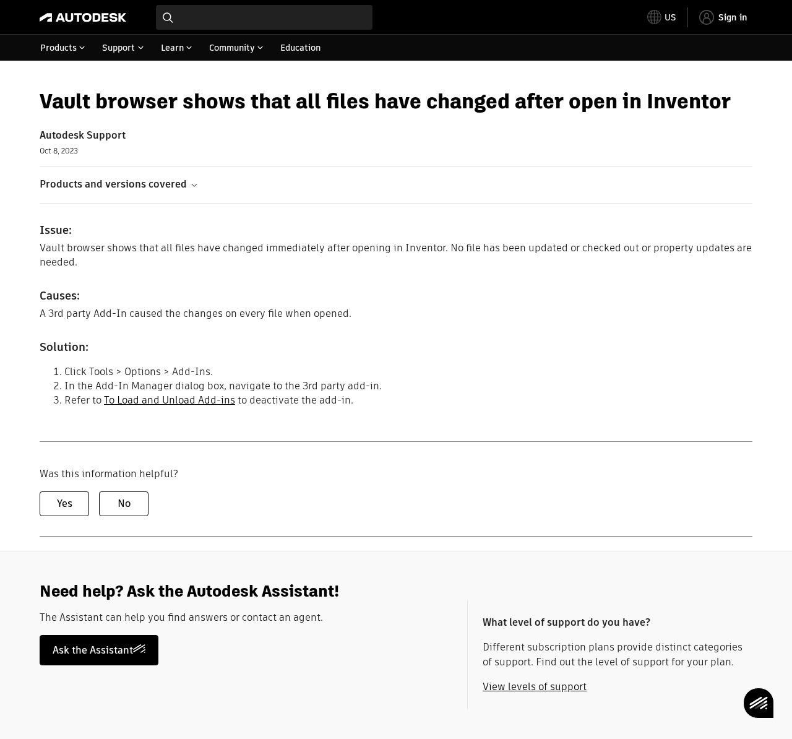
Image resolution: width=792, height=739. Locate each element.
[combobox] (264, 17)
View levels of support (535, 687)
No (124, 503)
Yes (64, 503)
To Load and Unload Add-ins (169, 400)
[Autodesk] (83, 17)
